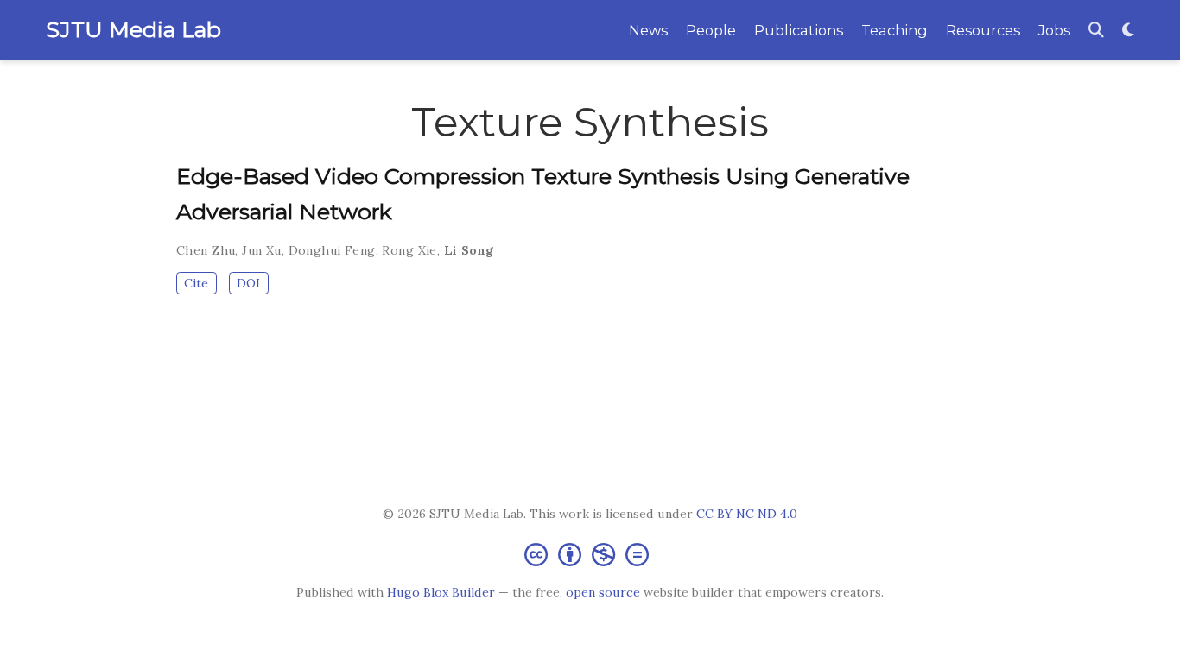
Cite (196, 283)
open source (603, 592)
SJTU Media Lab (133, 29)
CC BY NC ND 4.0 (746, 513)
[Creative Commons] (590, 554)
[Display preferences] (1128, 31)
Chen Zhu (205, 250)
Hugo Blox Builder (441, 592)
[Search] (1096, 31)
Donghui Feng (332, 250)
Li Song (469, 250)
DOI (248, 283)
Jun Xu (262, 250)
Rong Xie (409, 250)
